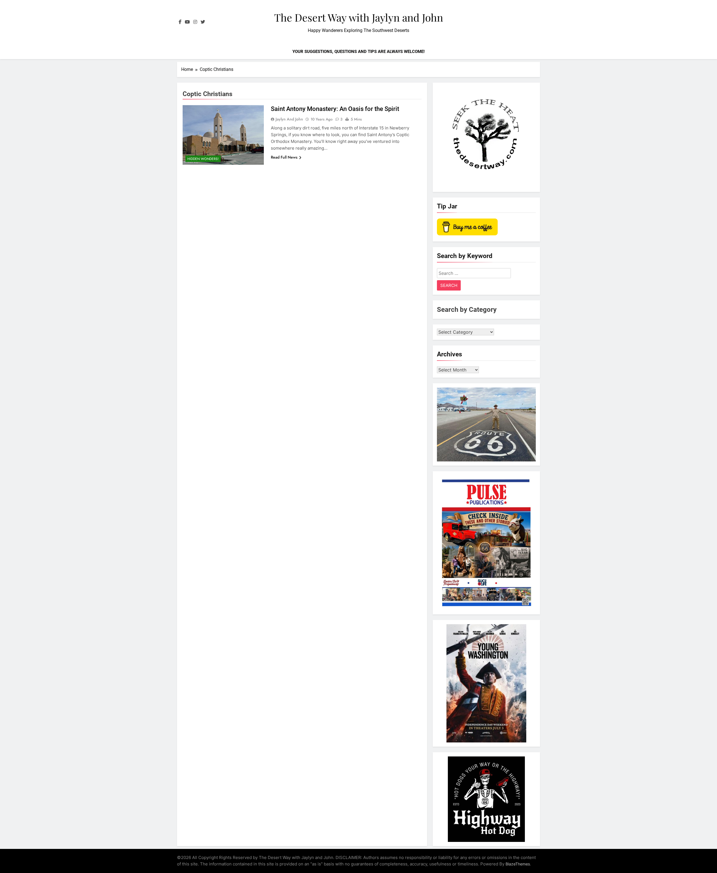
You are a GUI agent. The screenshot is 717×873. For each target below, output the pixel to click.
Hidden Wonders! (203, 158)
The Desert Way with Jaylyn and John (358, 17)
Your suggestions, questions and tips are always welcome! (358, 51)
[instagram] (195, 22)
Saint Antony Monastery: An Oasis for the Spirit (335, 108)
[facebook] (180, 22)
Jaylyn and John (289, 119)
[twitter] (203, 22)
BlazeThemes (518, 864)
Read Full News (284, 157)
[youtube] (187, 22)
